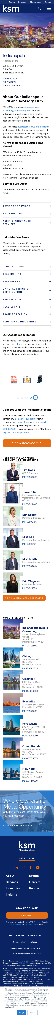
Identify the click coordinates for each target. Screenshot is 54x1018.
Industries (13, 888)
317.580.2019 (30, 566)
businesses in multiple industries (33, 127)
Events (12, 2)
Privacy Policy (21, 1001)
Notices (33, 942)
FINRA (21, 963)
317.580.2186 (30, 522)
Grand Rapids (31, 746)
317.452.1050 (30, 588)
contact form (22, 422)
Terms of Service (31, 924)
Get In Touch (27, 858)
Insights (11, 894)
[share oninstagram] (23, 867)
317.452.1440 (30, 504)
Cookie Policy (19, 942)
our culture (16, 344)
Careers (34, 882)
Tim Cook (28, 470)
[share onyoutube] (37, 867)
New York (28, 769)
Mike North (29, 559)
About (10, 876)
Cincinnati (28, 679)
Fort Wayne (29, 723)
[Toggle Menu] (49, 8)
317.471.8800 (30, 646)
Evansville (28, 701)
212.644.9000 (31, 781)
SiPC (26, 963)
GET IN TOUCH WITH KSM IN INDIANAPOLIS (27, 443)
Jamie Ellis (29, 492)
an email (42, 422)
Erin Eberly (29, 514)
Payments (22, 2)
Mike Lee (28, 537)
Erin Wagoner (31, 581)
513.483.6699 (31, 691)
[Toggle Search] (39, 8)
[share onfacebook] (30, 867)
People (34, 888)
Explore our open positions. (16, 432)
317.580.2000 (11, 78)
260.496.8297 (31, 735)
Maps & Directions (12, 85)
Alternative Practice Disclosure (25, 948)
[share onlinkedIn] (16, 867)
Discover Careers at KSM (17, 825)
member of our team (25, 419)
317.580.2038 (30, 477)
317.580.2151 (30, 544)
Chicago (27, 656)
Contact (48, 2)
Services (12, 882)
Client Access (35, 2)
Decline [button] (32, 1013)
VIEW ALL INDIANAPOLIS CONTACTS (24, 598)
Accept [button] (21, 1013)
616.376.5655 (31, 758)
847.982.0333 (31, 668)
